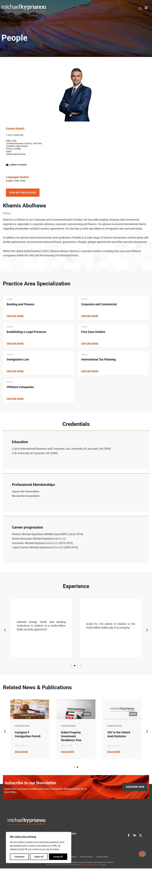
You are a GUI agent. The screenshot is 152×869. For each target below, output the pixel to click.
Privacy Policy (84, 864)
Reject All (38, 857)
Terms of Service (96, 864)
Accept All (58, 857)
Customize (19, 857)
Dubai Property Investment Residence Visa (71, 736)
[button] (140, 8)
